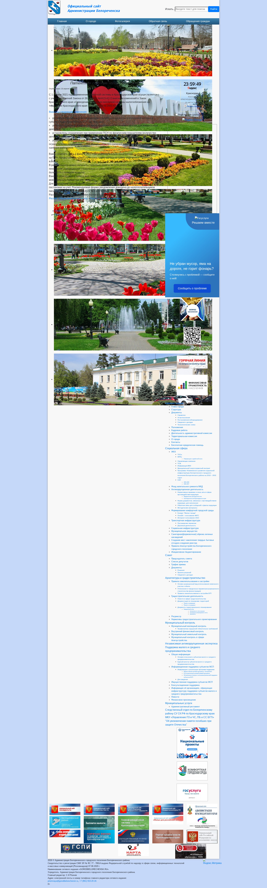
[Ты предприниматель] (64, 833)
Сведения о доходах (185, 422)
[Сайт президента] (64, 809)
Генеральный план (189, 609)
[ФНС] (99, 822)
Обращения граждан (198, 21)
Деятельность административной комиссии (191, 433)
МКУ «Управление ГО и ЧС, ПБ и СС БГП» (189, 717)
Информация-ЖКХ (184, 466)
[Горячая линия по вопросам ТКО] (190, 851)
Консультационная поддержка (185, 685)
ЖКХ (173, 452)
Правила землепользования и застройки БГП (194, 593)
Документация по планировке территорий (193, 601)
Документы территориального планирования (194, 607)
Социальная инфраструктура (185, 528)
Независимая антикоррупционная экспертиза (191, 643)
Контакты (175, 442)
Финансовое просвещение (183, 700)
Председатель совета (181, 558)
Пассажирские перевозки (187, 523)
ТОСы (180, 454)
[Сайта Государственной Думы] (167, 809)
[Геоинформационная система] (133, 822)
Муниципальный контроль (180, 622)
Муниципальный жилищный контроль (188, 626)
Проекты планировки (189, 605)
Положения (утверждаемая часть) (199, 612)
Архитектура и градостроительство (185, 578)
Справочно (182, 415)
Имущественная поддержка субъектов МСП (192, 682)
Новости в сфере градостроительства (192, 599)
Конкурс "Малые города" (187, 513)
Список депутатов (179, 561)
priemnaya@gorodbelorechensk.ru (63, 881)
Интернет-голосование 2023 (188, 518)
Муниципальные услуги (178, 703)
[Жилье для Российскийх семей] (167, 820)
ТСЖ (179, 463)
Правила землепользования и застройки (190, 581)
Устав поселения (184, 417)
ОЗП (179, 480)
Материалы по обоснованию (197, 611)
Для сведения (183, 679)
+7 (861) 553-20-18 (87, 881)
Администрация (174, 403)
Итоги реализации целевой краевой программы (197, 673)
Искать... (170, 9)
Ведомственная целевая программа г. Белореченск (198, 671)
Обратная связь (158, 21)
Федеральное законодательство (193, 496)
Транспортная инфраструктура (185, 520)
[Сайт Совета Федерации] (133, 809)
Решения (181, 570)
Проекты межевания (189, 603)
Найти (213, 9)
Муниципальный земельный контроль (189, 634)
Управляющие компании (186, 461)
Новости (175, 697)
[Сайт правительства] (99, 809)
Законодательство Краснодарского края (195, 498)
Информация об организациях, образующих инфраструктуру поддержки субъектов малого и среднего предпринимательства (194, 691)
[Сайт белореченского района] (64, 822)
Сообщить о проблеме (192, 288)
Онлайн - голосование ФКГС (188, 515)
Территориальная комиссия (184, 436)
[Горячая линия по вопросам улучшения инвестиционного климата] (99, 836)
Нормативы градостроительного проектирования (194, 619)
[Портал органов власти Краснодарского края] (167, 836)
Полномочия (177, 427)
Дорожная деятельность (187, 525)
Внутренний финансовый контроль (187, 631)
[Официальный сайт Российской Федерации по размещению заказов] (202, 836)
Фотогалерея (122, 21)
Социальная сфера (176, 448)
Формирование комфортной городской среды (192, 510)
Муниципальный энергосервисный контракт (194, 468)
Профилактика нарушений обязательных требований (198, 629)
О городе (91, 21)
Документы (176, 412)
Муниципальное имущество (184, 531)
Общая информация (180, 654)
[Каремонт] (202, 822)
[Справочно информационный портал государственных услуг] (133, 836)
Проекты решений (184, 572)
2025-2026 (186, 482)
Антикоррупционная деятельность (187, 489)
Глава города (177, 406)
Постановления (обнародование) (190, 420)
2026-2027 (186, 484)
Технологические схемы (186, 425)
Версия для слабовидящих (193, 114)
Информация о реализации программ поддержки (196, 669)
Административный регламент (185, 706)
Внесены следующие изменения (67, 112)
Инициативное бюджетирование (186, 552)
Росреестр (176, 616)
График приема (178, 564)
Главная (62, 21)
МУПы (180, 457)
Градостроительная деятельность (187, 596)
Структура (176, 409)
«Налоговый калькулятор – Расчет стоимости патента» (89, 198)
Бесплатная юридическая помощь (187, 445)
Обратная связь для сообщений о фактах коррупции (197, 505)
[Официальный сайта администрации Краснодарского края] (202, 809)
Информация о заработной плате (193, 459)
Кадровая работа (179, 430)
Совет (168, 555)
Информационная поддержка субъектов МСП (192, 667)
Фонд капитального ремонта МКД (187, 486)
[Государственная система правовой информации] (76, 848)
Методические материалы (187, 508)
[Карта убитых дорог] (133, 849)
